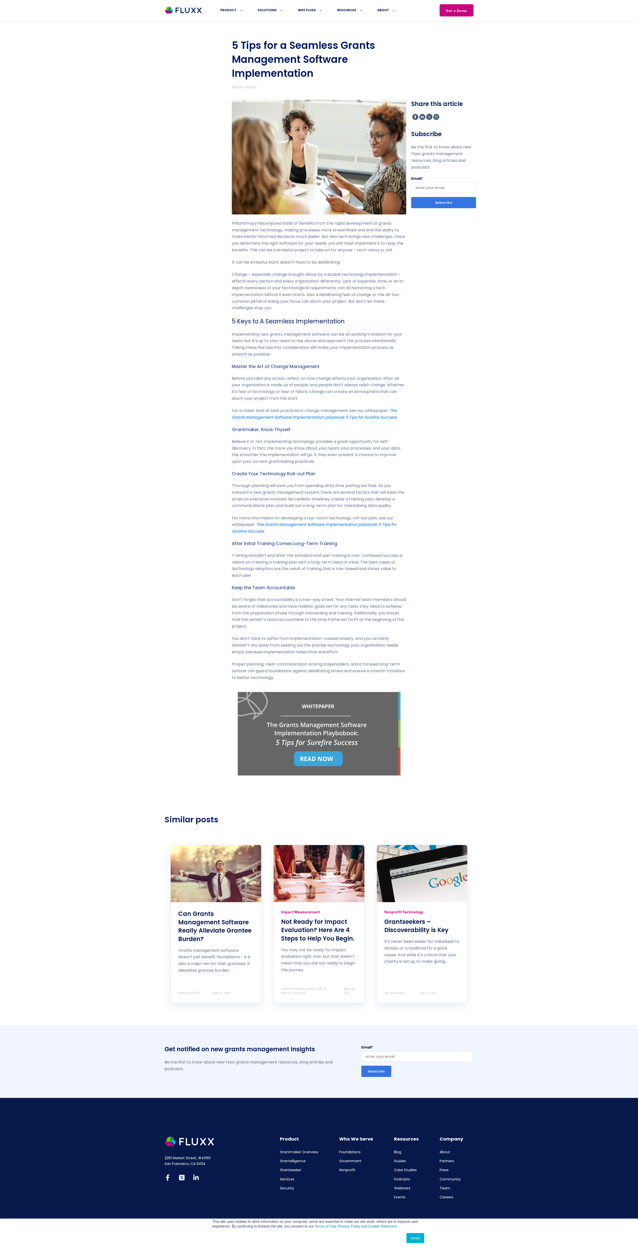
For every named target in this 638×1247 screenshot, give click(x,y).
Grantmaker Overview (299, 1152)
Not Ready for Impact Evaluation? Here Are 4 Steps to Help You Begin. (317, 930)
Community (450, 1179)
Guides (400, 1161)
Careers (446, 1197)
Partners (447, 1161)
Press (444, 1170)
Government (350, 1161)
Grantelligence (293, 1161)
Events (399, 1197)
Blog (397, 1152)
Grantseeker (290, 1170)
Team (445, 1188)
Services (287, 1179)
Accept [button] (415, 1238)
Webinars (402, 1188)
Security (287, 1188)
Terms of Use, (326, 1226)
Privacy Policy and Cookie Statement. (368, 1226)
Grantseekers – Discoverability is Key (416, 926)
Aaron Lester (244, 87)
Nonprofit (347, 1170)
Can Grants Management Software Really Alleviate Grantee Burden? (214, 926)
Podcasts (402, 1179)
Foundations (350, 1152)
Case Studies (405, 1170)
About (445, 1152)
